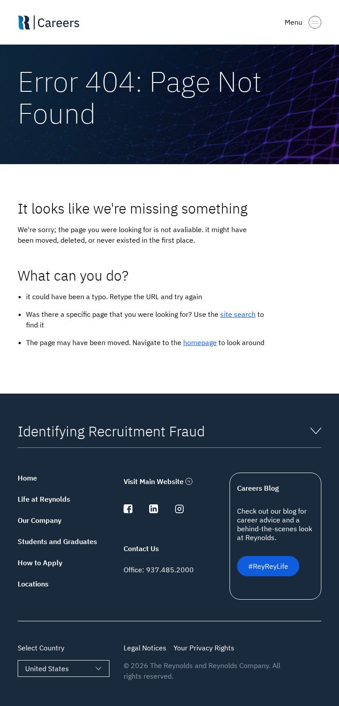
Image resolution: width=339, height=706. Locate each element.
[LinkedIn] (153, 510)
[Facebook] (128, 510)
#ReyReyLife (268, 566)
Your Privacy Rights (203, 647)
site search (238, 314)
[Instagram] (179, 510)
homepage (200, 342)
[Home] (52, 22)
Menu (293, 22)
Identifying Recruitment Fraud (111, 431)
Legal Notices (145, 647)
